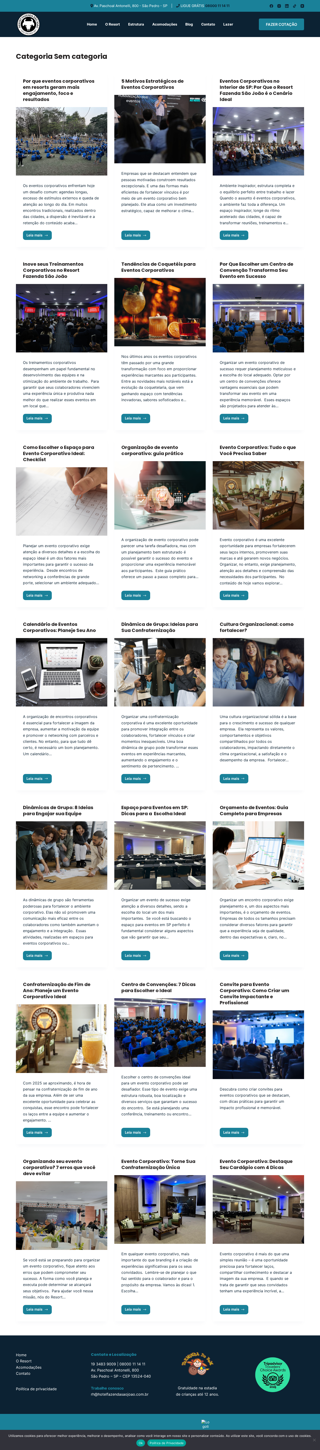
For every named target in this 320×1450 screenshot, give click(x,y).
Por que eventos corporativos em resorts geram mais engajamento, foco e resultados (58, 90)
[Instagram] (279, 6)
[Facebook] (271, 6)
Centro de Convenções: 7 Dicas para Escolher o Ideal (158, 987)
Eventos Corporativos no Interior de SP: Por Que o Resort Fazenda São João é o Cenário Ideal (256, 90)
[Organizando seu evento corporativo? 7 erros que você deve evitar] (61, 1215)
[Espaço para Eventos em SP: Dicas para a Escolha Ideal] (160, 855)
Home (92, 24)
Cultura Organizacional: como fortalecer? (257, 627)
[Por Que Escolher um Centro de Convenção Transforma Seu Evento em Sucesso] (258, 318)
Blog (189, 24)
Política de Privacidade (167, 1443)
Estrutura (136, 24)
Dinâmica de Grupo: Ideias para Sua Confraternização (159, 627)
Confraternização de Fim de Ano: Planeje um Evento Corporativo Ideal (56, 990)
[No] (314, 1440)
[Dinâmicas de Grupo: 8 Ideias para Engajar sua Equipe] (61, 855)
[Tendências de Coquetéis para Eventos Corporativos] (160, 312)
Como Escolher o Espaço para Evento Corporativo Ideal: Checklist (58, 453)
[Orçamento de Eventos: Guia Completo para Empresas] (258, 855)
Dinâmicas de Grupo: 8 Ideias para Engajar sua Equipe (58, 810)
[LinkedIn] (287, 6)
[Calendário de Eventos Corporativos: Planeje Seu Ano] (61, 672)
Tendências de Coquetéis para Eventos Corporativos (158, 267)
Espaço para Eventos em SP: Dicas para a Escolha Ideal (154, 810)
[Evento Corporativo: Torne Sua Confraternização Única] (160, 1209)
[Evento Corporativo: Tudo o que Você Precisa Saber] (258, 495)
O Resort (112, 24)
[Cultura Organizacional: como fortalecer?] (258, 672)
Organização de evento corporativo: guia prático (152, 450)
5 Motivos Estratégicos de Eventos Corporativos (152, 84)
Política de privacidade (36, 1388)
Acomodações (164, 24)
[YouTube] (302, 6)
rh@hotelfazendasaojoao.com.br (120, 1394)
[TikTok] (294, 6)
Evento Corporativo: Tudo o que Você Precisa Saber (258, 450)
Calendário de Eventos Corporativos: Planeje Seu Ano (59, 627)
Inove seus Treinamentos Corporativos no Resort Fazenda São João (53, 270)
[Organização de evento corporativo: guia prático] (160, 495)
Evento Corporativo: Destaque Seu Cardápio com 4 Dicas (256, 1164)
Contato (208, 24)
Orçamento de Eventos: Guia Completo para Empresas (254, 810)
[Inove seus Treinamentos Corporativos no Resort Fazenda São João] (61, 318)
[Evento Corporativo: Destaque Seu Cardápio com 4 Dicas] (258, 1209)
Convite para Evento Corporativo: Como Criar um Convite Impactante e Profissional (254, 993)
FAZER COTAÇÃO (281, 24)
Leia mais (39, 234)
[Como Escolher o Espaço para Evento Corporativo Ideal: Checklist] (61, 501)
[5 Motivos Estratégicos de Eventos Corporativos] (160, 129)
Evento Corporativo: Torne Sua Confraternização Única (158, 1164)
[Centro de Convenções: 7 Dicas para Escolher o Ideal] (160, 1032)
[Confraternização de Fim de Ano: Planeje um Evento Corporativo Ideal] (61, 1038)
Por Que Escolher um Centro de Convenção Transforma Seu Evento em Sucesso (256, 270)
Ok (141, 1443)
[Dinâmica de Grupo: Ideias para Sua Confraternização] (160, 672)
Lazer (228, 24)
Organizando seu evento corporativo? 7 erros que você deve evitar (59, 1167)
